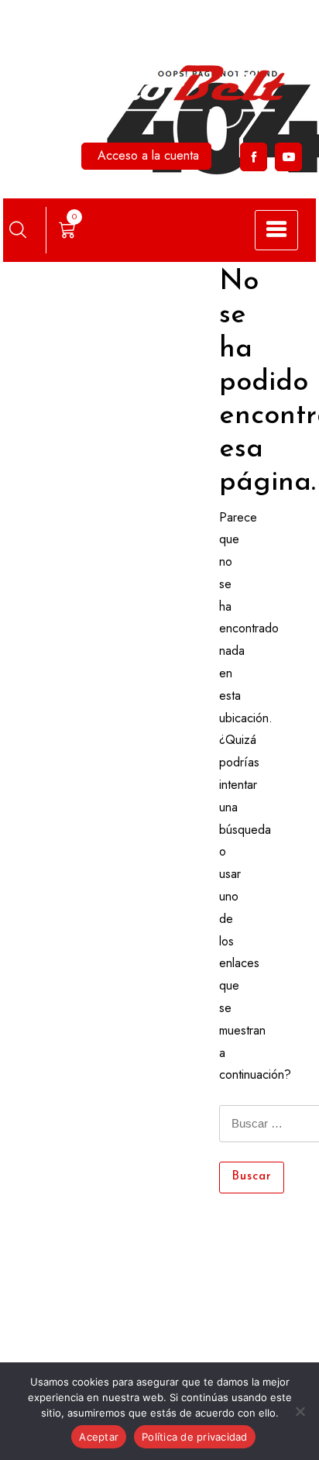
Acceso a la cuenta (148, 155)
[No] (299, 1411)
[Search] (17, 229)
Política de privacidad (195, 1437)
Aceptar (98, 1437)
